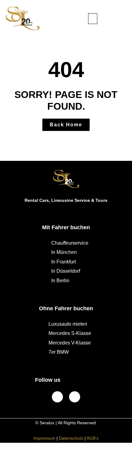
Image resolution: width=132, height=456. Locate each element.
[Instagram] (74, 396)
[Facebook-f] (57, 396)
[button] (92, 18)
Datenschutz (71, 438)
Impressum (44, 438)
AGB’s (93, 438)
